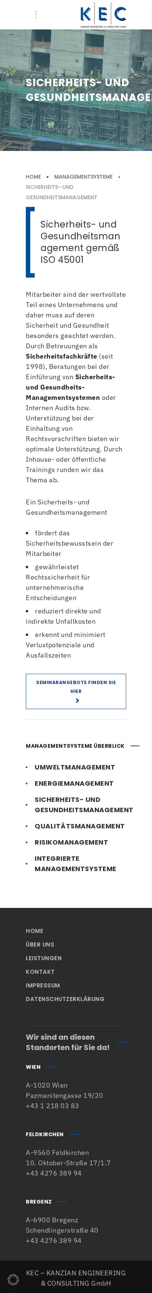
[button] (13, 1279)
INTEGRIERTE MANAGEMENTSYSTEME (76, 863)
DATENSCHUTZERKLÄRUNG (65, 999)
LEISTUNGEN (44, 958)
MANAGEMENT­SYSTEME (83, 176)
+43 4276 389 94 (54, 1173)
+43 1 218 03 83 (52, 1106)
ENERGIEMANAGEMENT (74, 783)
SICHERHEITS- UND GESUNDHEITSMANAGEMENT (84, 804)
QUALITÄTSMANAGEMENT (80, 826)
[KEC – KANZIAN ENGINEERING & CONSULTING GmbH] (103, 14)
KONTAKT (40, 972)
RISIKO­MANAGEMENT (71, 842)
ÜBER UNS (40, 944)
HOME (33, 176)
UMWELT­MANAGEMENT (75, 767)
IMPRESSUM (43, 985)
